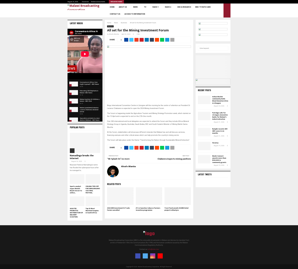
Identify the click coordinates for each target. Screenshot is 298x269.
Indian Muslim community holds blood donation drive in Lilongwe (220, 99)
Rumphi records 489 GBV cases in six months (219, 131)
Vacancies (85, 2)
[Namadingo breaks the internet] (85, 143)
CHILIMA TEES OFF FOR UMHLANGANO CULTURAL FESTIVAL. (93, 189)
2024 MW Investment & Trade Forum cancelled (118, 209)
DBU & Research (184, 7)
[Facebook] (137, 255)
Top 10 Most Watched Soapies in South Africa (92, 210)
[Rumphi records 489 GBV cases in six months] (204, 132)
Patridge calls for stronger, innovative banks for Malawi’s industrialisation (220, 116)
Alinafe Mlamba (114, 34)
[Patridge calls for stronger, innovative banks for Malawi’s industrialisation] (204, 116)
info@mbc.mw (153, 249)
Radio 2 (168, 7)
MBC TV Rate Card (203, 7)
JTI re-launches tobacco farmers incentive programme (148, 209)
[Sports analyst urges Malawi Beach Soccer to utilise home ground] (77, 179)
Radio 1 (155, 7)
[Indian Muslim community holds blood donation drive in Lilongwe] (204, 100)
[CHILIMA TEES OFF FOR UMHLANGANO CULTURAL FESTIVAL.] (93, 179)
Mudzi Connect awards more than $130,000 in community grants (219, 159)
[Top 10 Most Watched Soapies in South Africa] (93, 201)
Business (110, 26)
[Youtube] (160, 255)
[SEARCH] (225, 48)
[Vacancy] (204, 146)
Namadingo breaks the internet (82, 157)
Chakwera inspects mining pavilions (174, 159)
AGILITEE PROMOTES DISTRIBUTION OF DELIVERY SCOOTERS (76, 212)
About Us (123, 7)
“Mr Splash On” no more (118, 159)
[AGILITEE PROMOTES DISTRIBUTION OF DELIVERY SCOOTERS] (77, 201)
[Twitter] (145, 255)
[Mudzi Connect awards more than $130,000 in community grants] (204, 159)
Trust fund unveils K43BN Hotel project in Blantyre (176, 209)
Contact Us (115, 14)
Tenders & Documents (98, 2)
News (135, 7)
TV (145, 7)
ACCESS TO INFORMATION (134, 14)
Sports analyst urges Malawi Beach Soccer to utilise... (76, 189)
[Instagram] (152, 255)
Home (112, 7)
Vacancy (215, 142)
